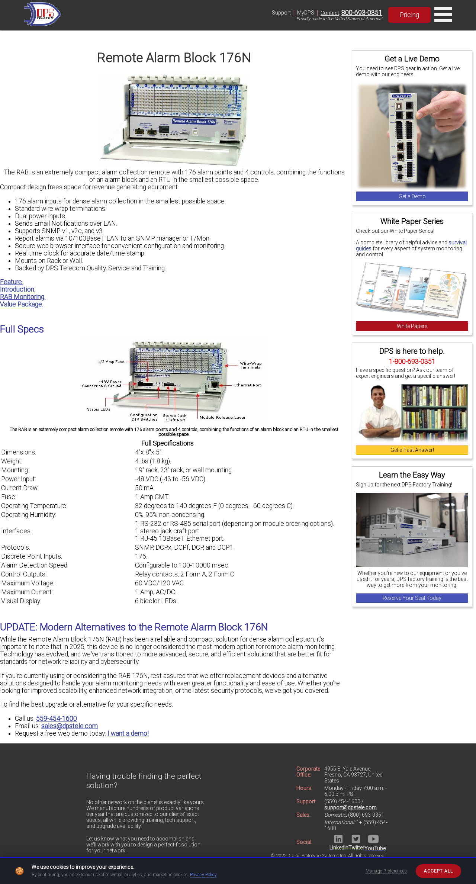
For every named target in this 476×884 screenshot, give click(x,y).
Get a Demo (412, 196)
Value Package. (21, 304)
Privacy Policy (203, 874)
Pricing (409, 15)
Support (281, 13)
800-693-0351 (361, 12)
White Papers (412, 326)
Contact (330, 13)
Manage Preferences (386, 871)
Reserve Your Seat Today (412, 598)
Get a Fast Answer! (412, 450)
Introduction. (17, 289)
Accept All (438, 871)
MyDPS (305, 13)
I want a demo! (128, 733)
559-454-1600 (56, 718)
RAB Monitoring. (22, 296)
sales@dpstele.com (69, 726)
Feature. (11, 282)
